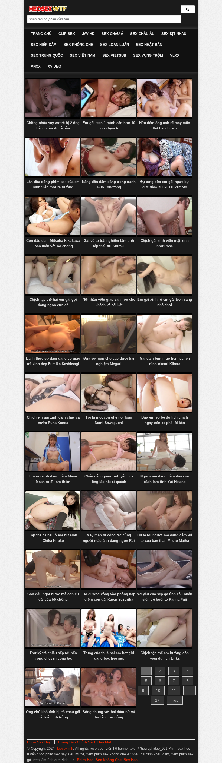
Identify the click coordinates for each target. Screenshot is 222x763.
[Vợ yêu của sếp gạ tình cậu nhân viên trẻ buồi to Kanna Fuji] (164, 569)
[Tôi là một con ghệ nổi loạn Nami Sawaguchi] (108, 393)
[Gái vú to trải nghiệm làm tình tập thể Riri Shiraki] (108, 216)
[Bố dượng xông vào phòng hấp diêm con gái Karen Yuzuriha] (108, 569)
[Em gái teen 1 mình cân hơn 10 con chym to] (108, 98)
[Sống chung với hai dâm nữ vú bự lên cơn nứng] (108, 687)
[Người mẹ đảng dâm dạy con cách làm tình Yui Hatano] (164, 451)
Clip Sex (66, 34)
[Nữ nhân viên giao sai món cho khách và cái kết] (108, 275)
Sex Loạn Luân (114, 45)
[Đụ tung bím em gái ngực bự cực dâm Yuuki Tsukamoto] (164, 157)
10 (158, 690)
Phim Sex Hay (39, 742)
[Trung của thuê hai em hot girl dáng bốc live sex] (108, 628)
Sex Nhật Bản (149, 45)
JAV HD (88, 34)
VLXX (174, 55)
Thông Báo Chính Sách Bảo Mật (84, 742)
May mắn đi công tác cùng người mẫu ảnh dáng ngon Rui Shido (109, 540)
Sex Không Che (78, 45)
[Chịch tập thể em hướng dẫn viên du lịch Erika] (164, 628)
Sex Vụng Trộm (148, 55)
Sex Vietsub (114, 55)
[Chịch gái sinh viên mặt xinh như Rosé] (164, 216)
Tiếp (174, 700)
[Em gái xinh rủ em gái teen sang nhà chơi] (164, 275)
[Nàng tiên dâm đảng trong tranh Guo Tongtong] (108, 157)
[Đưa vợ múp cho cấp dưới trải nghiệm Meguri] (108, 334)
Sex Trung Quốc (47, 55)
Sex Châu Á (112, 34)
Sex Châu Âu (142, 34)
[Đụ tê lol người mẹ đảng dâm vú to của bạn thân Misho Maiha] (164, 510)
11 (174, 690)
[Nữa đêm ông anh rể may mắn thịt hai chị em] (164, 98)
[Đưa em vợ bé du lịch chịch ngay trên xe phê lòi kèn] (164, 393)
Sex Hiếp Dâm (44, 45)
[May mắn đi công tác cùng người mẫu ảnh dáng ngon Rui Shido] (108, 510)
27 (157, 700)
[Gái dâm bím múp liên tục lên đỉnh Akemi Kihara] (164, 334)
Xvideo (54, 66)
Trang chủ (41, 34)
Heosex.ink (64, 748)
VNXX (36, 66)
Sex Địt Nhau (173, 34)
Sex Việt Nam (82, 55)
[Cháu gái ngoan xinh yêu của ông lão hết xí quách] (108, 451)
